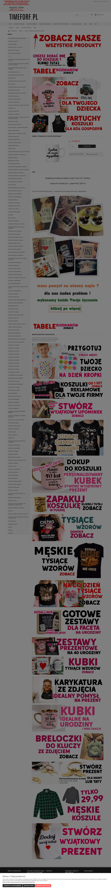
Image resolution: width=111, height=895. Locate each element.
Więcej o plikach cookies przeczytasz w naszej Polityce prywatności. (19, 882)
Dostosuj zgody (29, 885)
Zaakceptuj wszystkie (43, 885)
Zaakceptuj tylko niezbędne (12, 885)
